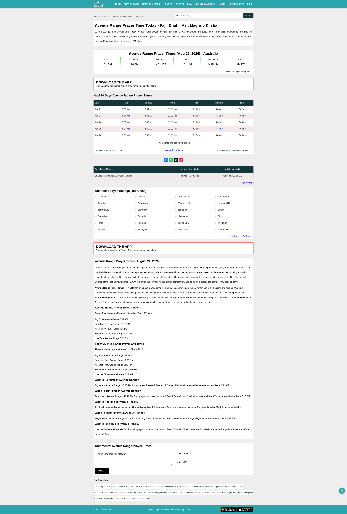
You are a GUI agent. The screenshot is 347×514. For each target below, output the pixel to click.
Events (180, 4)
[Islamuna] (98, 4)
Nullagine (142, 229)
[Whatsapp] (171, 160)
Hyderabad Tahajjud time (226, 493)
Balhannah (183, 210)
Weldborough (184, 203)
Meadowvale (184, 196)
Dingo (220, 216)
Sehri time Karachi (122, 498)
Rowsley (102, 203)
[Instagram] (181, 160)
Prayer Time (105, 16)
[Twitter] (176, 160)
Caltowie (142, 216)
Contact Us (163, 509)
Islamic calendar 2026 (233, 487)
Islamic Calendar (205, 4)
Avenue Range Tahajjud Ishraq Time (232, 150)
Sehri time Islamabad (140, 498)
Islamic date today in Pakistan (192, 487)
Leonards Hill (224, 203)
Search (248, 15)
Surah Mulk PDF (171, 487)
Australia (116, 16)
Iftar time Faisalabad (134, 493)
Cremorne (182, 229)
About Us (152, 509)
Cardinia (102, 196)
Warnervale (223, 229)
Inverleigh (222, 223)
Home (117, 4)
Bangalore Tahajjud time (103, 498)
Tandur (101, 223)
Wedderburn (223, 196)
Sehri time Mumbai (193, 493)
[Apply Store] (239, 83)
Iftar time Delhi (209, 493)
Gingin (221, 210)
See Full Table (172, 150)
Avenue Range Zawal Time (110, 150)
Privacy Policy (177, 509)
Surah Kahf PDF (135, 487)
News (189, 509)
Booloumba (183, 223)
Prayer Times (131, 4)
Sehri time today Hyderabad (155, 493)
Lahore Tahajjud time (214, 487)
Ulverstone (183, 216)
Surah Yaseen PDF (119, 487)
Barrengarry (103, 210)
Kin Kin (141, 196)
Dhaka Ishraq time (245, 493)
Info (249, 4)
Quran (169, 4)
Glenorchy (142, 210)
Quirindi (101, 229)
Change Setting (245, 182)
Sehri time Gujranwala (175, 493)
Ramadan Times (151, 4)
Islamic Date (237, 4)
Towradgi (142, 223)
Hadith (222, 4)
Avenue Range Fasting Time (238, 71)
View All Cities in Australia (239, 236)
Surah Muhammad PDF (153, 487)
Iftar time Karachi (101, 493)
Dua (189, 4)
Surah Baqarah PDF (102, 487)
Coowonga (143, 203)
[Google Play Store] (213, 83)
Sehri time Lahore (117, 493)
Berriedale (103, 216)
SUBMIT (102, 471)
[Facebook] (166, 160)
